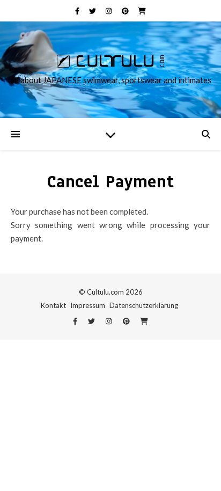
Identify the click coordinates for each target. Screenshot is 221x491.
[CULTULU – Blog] (110, 61)
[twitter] (93, 10)
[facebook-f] (78, 10)
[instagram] (109, 10)
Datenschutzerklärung (143, 305)
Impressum (87, 305)
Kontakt (53, 305)
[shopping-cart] (142, 10)
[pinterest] (126, 10)
